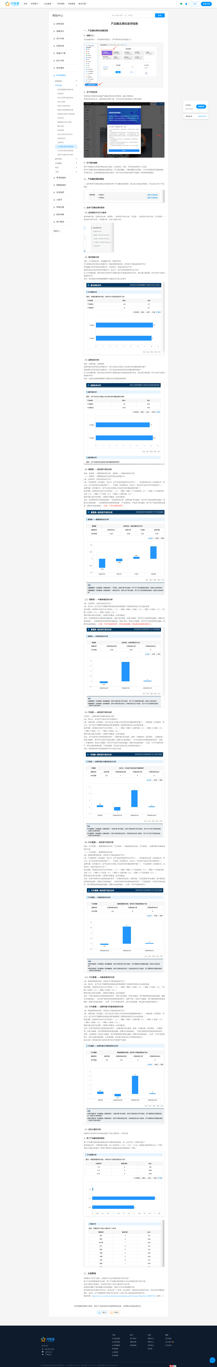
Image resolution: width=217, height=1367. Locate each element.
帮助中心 (151, 1342)
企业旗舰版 (116, 1345)
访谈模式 (60, 142)
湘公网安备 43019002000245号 (107, 1365)
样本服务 (115, 1349)
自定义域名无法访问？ (65, 134)
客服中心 (57, 231)
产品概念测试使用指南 (65, 146)
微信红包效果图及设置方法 (66, 110)
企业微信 (58, 163)
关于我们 (168, 1338)
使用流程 (60, 24)
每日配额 (60, 130)
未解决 (116, 1312)
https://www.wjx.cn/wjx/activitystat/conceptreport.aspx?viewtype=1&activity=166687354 (123, 1296)
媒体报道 (133, 1345)
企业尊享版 (116, 1342)
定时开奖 (60, 118)
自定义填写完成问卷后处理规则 (67, 98)
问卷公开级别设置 (63, 106)
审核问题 (60, 207)
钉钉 (57, 167)
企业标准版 (116, 1338)
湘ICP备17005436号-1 (88, 1365)
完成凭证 (60, 93)
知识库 (150, 1349)
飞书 (57, 172)
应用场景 (115, 1355)
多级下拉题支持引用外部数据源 (67, 155)
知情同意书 (61, 138)
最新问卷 (133, 1342)
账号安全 (58, 159)
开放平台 (151, 1345)
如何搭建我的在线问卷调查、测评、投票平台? (67, 89)
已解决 (103, 1312)
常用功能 (58, 85)
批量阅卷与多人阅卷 (64, 122)
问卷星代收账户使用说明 (66, 114)
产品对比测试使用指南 (65, 150)
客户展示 (133, 1338)
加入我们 (168, 1342)
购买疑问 (58, 81)
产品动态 (168, 1345)
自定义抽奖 (61, 102)
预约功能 (60, 126)
